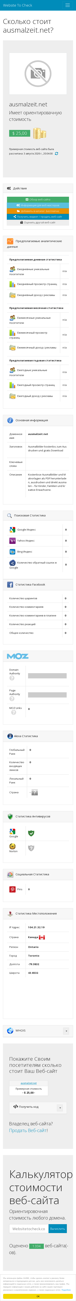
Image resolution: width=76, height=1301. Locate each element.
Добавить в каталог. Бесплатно (39, 211)
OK (38, 1296)
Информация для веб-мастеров (39, 205)
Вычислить (57, 1229)
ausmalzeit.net (29, 1083)
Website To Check (17, 5)
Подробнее (66, 1289)
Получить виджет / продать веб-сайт (39, 216)
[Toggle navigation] (67, 5)
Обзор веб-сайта (39, 199)
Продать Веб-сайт (28, 1130)
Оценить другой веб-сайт (39, 222)
